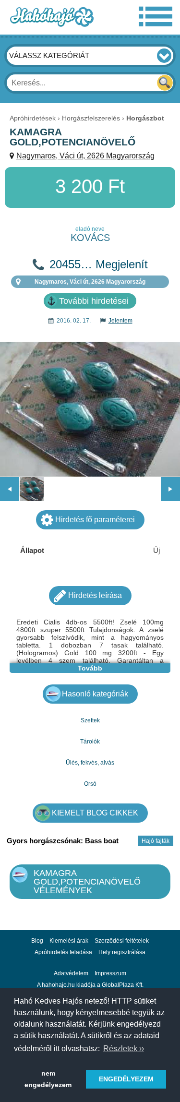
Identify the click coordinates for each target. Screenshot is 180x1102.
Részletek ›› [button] (123, 1048)
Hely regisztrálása (121, 952)
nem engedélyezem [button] (48, 1079)
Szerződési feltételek (122, 940)
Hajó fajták (155, 841)
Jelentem (120, 320)
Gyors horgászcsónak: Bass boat (63, 841)
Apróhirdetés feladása (63, 952)
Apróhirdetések (33, 118)
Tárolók (90, 741)
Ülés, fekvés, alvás (90, 762)
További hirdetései (94, 301)
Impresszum (110, 973)
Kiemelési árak (68, 940)
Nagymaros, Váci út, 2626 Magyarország (85, 156)
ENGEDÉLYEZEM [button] (126, 1079)
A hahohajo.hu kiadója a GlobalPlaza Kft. (90, 985)
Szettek (90, 720)
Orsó (90, 783)
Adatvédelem (71, 973)
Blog (37, 940)
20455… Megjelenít (98, 264)
